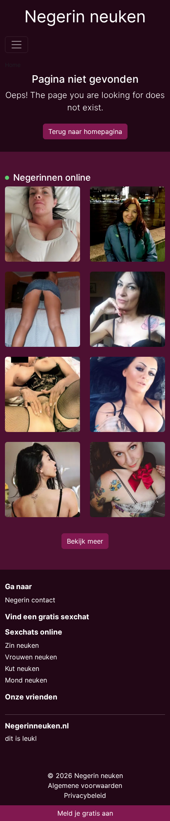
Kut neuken (22, 668)
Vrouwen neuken (31, 657)
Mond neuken (26, 680)
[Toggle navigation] (16, 44)
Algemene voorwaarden (85, 785)
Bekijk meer (85, 541)
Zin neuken (22, 645)
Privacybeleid (85, 795)
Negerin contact (30, 600)
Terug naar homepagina (85, 131)
